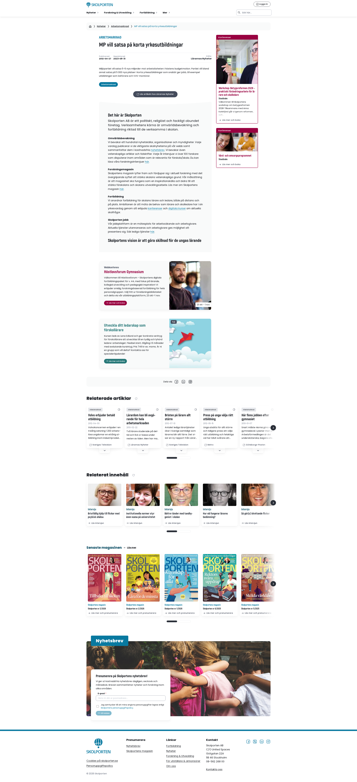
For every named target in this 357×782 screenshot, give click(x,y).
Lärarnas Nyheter (201, 58)
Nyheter (101, 26)
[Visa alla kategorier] (119, 409)
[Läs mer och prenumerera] (104, 578)
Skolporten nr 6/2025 (212, 608)
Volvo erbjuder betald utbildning (101, 417)
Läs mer (131, 547)
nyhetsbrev (158, 150)
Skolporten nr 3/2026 (97, 608)
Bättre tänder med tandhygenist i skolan (179, 515)
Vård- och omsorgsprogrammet (235, 155)
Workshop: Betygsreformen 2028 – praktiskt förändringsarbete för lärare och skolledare (237, 91)
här (147, 161)
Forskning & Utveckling (180, 756)
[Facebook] (176, 382)
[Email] (190, 382)
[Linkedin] (183, 382)
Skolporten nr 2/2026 (135, 608)
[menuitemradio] (92, 12)
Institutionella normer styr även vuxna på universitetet (140, 515)
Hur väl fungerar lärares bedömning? (215, 515)
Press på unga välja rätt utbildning (218, 417)
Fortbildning (173, 746)
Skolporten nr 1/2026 (173, 608)
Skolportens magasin (139, 751)
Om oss (171, 766)
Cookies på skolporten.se (102, 760)
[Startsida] (90, 26)
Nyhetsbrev (133, 746)
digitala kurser (177, 208)
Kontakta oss (214, 769)
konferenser (155, 208)
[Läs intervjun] (104, 495)
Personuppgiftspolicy (99, 766)
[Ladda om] (136, 398)
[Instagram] (268, 741)
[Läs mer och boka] (237, 62)
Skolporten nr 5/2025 (250, 608)
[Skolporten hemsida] (99, 4)
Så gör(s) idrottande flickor (255, 513)
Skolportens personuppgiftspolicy (117, 707)
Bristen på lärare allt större (178, 417)
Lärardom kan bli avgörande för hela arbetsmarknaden (140, 419)
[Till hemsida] (98, 746)
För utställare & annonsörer (183, 761)
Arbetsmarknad (120, 26)
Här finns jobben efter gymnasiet (255, 417)
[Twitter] (255, 741)
